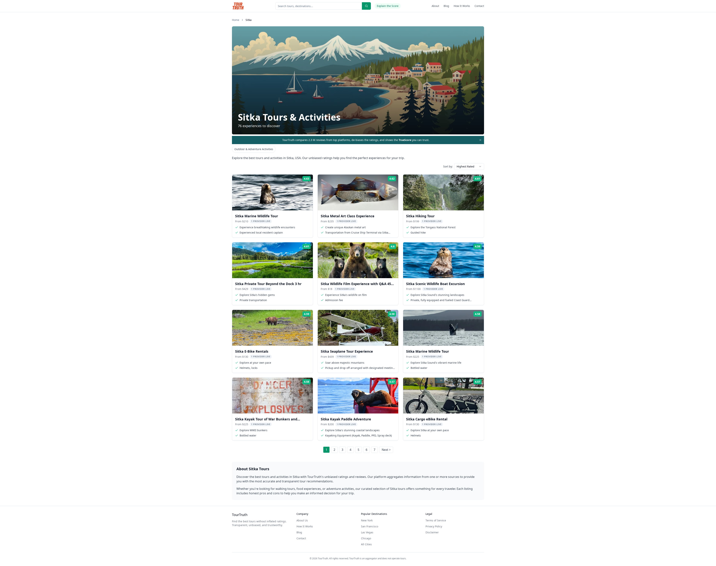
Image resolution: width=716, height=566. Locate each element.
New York (367, 520)
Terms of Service (435, 520)
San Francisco (369, 526)
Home (235, 20)
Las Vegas (367, 532)
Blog (446, 6)
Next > (386, 450)
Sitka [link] (249, 20)
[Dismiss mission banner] (480, 140)
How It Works (462, 6)
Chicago (366, 538)
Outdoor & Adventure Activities (253, 149)
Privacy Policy (433, 526)
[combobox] (469, 166)
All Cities (366, 544)
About (435, 6)
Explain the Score (387, 6)
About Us (302, 520)
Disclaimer (432, 532)
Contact (479, 6)
